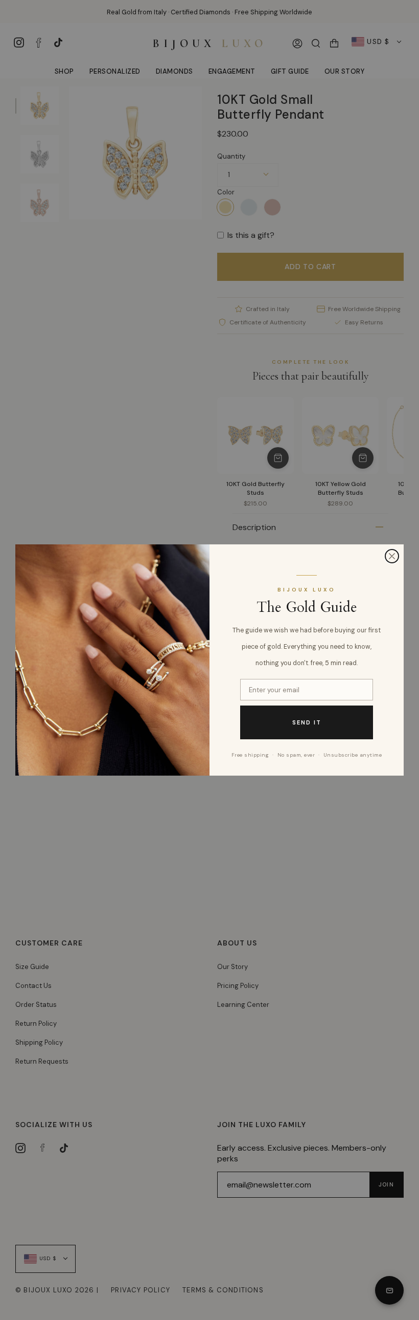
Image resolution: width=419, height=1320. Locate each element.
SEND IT (306, 722)
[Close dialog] (392, 556)
